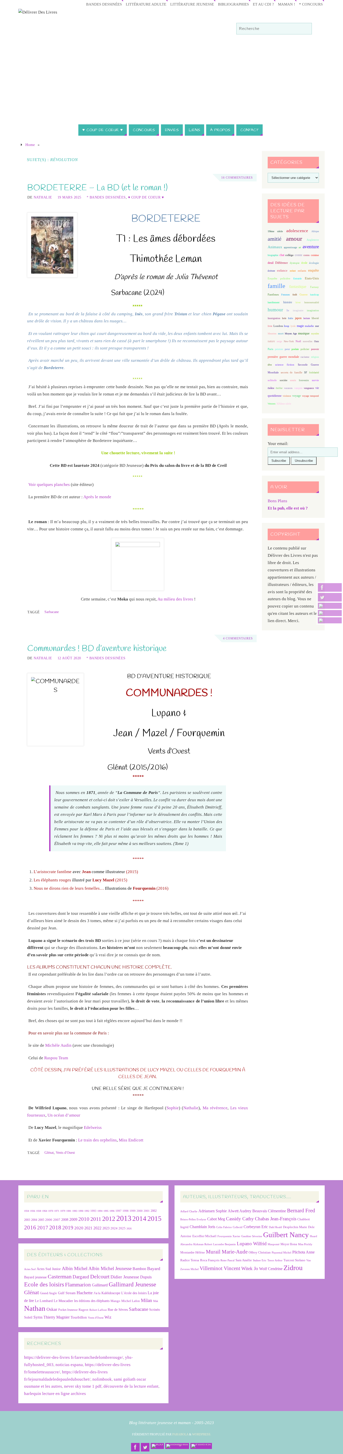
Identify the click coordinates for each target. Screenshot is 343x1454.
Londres (278, 326)
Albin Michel (74, 1268)
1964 (44, 1211)
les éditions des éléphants (91, 1301)
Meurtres (272, 333)
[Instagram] (330, 613)
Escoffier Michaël (204, 1236)
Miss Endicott (131, 1140)
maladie (309, 325)
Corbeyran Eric (256, 1227)
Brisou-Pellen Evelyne (193, 1219)
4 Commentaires (238, 638)
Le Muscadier (63, 1301)
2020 (78, 1228)
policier (305, 348)
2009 (73, 1219)
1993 (93, 1211)
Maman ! (286, 4)
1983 (74, 1211)
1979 (62, 1211)
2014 (139, 1218)
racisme (305, 356)
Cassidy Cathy (240, 1218)
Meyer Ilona (288, 1244)
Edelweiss (93, 1127)
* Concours (311, 4)
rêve (270, 364)
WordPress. (201, 1434)
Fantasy (314, 286)
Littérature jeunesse (192, 4)
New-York (289, 341)
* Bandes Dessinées (106, 197)
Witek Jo (249, 1268)
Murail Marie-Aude (227, 1252)
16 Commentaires (237, 177)
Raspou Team (56, 1058)
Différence (281, 263)
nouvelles (307, 341)
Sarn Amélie (244, 1260)
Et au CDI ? (263, 4)
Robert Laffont (98, 1310)
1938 (38, 1211)
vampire (298, 388)
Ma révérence (215, 1108)
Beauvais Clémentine (269, 1211)
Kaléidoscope (110, 1293)
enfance (282, 270)
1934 (26, 1211)
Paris (270, 348)
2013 (123, 1218)
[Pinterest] (330, 620)
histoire (287, 302)
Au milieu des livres (175, 599)
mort (280, 333)
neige (279, 341)
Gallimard (100, 1285)
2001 (147, 1210)
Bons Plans (277, 500)
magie (300, 326)
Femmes (285, 294)
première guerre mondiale (283, 357)
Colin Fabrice (224, 1227)
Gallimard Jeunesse (132, 1284)
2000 (140, 1210)
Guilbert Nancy (286, 1235)
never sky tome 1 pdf (82, 1386)
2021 (88, 1228)
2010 (83, 1219)
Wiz (107, 1317)
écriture (271, 270)
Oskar (51, 1309)
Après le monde (97, 496)
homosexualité (311, 302)
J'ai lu (97, 1293)
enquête (313, 270)
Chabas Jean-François (275, 1218)
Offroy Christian (260, 1252)
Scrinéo (154, 1310)
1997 (119, 1211)
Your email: (278, 443)
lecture (306, 318)
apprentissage (290, 247)
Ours (316, 341)
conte (298, 255)
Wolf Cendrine (270, 1269)
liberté (315, 318)
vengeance (309, 388)
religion (315, 357)
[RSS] (330, 606)
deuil (270, 263)
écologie (314, 262)
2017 (42, 1227)
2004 (34, 1220)
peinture (279, 349)
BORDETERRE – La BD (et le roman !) (97, 188)
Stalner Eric (259, 1260)
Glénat (49, 1152)
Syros (37, 1317)
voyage (296, 395)
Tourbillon (79, 1317)
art (300, 247)
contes (306, 255)
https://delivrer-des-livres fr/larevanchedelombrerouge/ (73, 1357)
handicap (314, 294)
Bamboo (139, 1269)
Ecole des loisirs (44, 1284)
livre (270, 326)
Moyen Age (291, 333)
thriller (279, 388)
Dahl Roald (275, 1227)
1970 (50, 1211)
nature (271, 341)
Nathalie (43, 197)
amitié (274, 239)
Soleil (28, 1317)
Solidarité (314, 372)
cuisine (315, 255)
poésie (295, 348)
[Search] (305, 28)
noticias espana (69, 1364)
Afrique (315, 231)
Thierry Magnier (56, 1317)
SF (305, 372)
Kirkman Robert (202, 1244)
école (304, 263)
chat (281, 255)
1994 (99, 1211)
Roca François (209, 1260)
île (288, 310)
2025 (122, 1228)
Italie (290, 318)
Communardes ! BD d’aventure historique (97, 649)
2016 (30, 1227)
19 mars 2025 (69, 197)
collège (289, 255)
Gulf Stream (67, 1293)
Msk (155, 1300)
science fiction (284, 364)
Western (271, 403)
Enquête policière (279, 278)
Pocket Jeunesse (68, 1310)
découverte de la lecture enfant (130, 1386)
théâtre (271, 388)
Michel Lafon (130, 1301)
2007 (56, 1220)
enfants (302, 270)
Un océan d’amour (63, 1115)
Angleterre (313, 239)
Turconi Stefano (294, 1260)
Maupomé (273, 1244)
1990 (80, 1211)
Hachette (85, 1292)
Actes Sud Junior (49, 1269)
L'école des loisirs (134, 1293)
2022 (97, 1228)
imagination (313, 310)
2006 (48, 1220)
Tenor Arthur (274, 1260)
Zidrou (293, 1268)
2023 (105, 1228)
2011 (95, 1219)
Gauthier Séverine (251, 1236)
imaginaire (298, 310)
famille (276, 286)
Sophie (172, 1108)
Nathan (34, 1308)
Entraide (297, 278)
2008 (64, 1220)
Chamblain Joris (202, 1227)
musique (304, 333)
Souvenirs (304, 380)
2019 (67, 1228)
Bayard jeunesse (35, 1277)
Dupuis (146, 1277)
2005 (41, 1220)
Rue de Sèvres (118, 1310)
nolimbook (102, 1379)
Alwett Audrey (239, 1211)
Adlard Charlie (188, 1211)
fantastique (297, 286)
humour (275, 309)
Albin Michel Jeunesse (110, 1268)
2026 (129, 1228)
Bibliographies (233, 4)
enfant (293, 270)
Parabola (180, 1434)
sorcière (283, 380)
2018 (55, 1227)
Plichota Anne (303, 1252)
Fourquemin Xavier (228, 1236)
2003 (27, 1220)
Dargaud (81, 1276)
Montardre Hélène (192, 1252)
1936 (32, 1211)
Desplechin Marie (295, 1227)
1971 (56, 1211)
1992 (86, 1211)
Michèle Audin (58, 1045)
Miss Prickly (305, 1244)
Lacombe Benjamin (224, 1244)
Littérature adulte (146, 4)
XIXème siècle (283, 403)
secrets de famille (291, 372)
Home (30, 144)
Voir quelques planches (49, 484)
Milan (146, 1300)
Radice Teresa (189, 1260)
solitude (272, 380)
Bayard (153, 1268)
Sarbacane (51, 612)
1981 (68, 1211)
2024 (114, 1228)
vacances (288, 388)
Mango (115, 1301)
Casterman (60, 1277)
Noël (298, 341)
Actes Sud (30, 1269)
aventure (311, 246)
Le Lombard (44, 1301)
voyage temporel (310, 395)
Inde (284, 318)
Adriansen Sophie (212, 1211)
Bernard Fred (301, 1210)
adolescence (297, 230)
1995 (105, 1211)
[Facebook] (330, 587)
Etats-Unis (312, 278)
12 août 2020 (69, 658)
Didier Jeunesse (124, 1276)
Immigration (274, 318)
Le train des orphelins (97, 1140)
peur (287, 348)
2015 (154, 1218)
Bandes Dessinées (104, 4)
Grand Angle (48, 1293)
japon (298, 318)
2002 (154, 1211)
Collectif (238, 1227)
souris (293, 380)
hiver (298, 302)
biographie (273, 255)
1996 (112, 1211)
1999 (133, 1210)
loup (286, 325)
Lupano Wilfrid (252, 1243)
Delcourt (99, 1276)
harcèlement (273, 302)
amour (294, 238)
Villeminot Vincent (220, 1268)
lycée (293, 326)
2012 (108, 1218)
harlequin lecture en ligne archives (55, 1393)
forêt (295, 294)
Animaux (275, 247)
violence (287, 395)
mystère (315, 333)
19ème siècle (275, 231)
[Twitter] (330, 597)
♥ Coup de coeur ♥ (146, 197)
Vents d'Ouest (65, 1152)
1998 (126, 1211)
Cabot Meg (216, 1219)
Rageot (83, 1310)
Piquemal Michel (281, 1252)
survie (315, 380)
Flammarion (78, 1284)
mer (317, 326)
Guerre (304, 294)
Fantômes (273, 294)
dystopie (295, 263)
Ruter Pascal (227, 1260)
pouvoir (315, 349)
